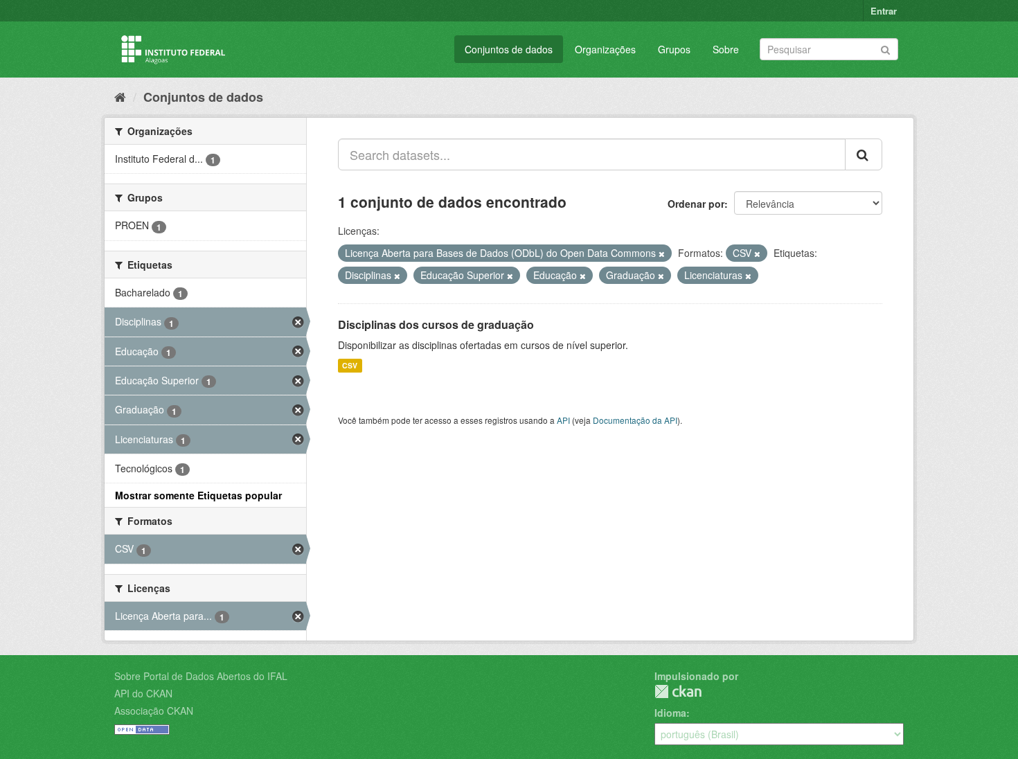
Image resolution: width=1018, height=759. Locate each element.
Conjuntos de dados (509, 49)
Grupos (674, 49)
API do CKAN (143, 693)
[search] (863, 154)
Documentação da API (635, 420)
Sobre (726, 49)
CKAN (678, 691)
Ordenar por (696, 204)
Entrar (883, 10)
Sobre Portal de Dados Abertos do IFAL (200, 676)
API (563, 420)
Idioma (670, 713)
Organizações (605, 49)
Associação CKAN (153, 710)
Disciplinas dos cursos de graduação (436, 324)
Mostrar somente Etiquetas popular (198, 495)
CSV (349, 365)
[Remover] (662, 253)
